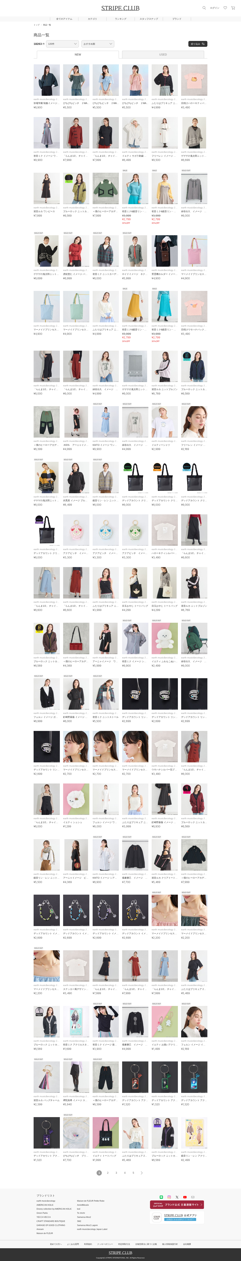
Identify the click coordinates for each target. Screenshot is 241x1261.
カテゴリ (92, 19)
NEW (78, 54)
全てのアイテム (64, 19)
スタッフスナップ (149, 19)
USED (163, 54)
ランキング (120, 19)
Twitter (177, 1197)
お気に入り (225, 8)
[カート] (233, 8)
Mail (193, 1197)
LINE (161, 1197)
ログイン (214, 8)
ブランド (176, 19)
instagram (169, 1197)
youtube (185, 1197)
